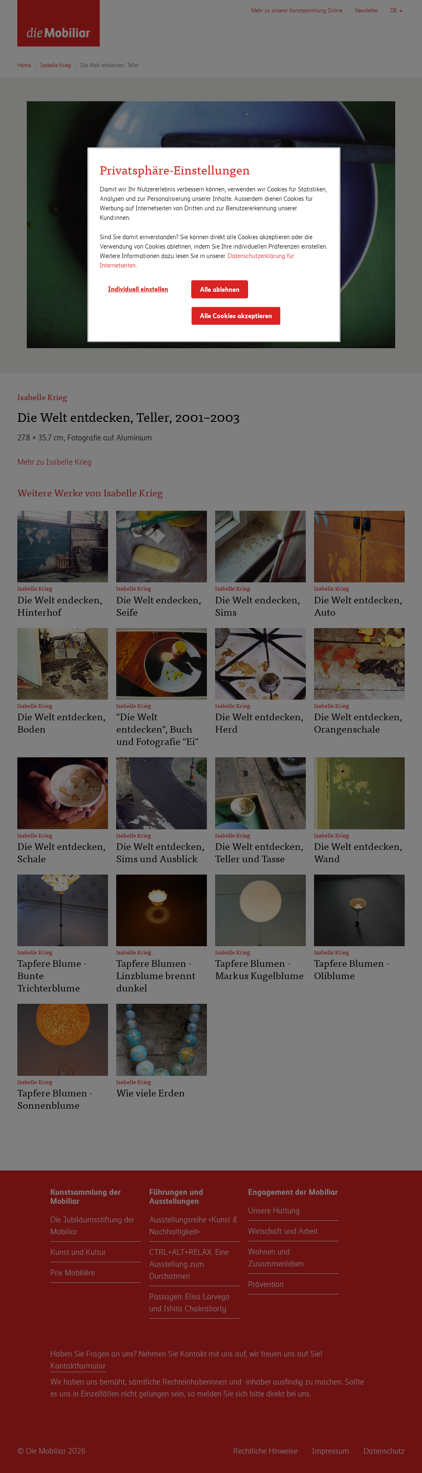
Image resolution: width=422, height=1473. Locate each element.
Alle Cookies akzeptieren (236, 315)
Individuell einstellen (138, 288)
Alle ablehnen (219, 289)
